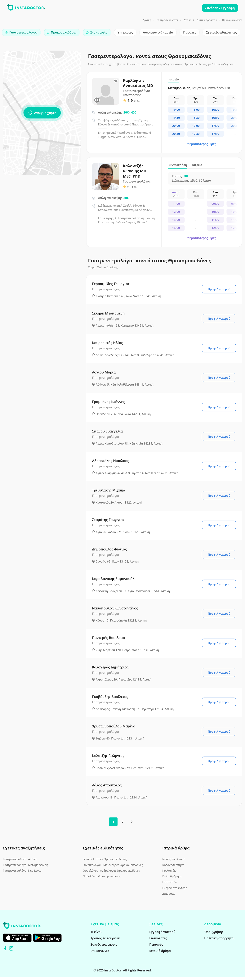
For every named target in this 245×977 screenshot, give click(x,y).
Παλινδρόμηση (172, 876)
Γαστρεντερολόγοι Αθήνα (20, 859)
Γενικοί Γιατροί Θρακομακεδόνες (105, 859)
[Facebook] (5, 948)
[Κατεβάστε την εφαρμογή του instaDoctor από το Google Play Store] (47, 938)
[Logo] (26, 8)
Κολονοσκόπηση (173, 865)
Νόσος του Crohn (173, 859)
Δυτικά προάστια (207, 20)
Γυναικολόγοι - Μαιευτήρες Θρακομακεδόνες (113, 865)
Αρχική (147, 20)
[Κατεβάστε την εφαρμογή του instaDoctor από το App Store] (17, 938)
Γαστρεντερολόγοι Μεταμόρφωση (25, 865)
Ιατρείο (173, 79)
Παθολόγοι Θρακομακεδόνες (102, 876)
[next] (131, 821)
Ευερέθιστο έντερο (174, 888)
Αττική (187, 20)
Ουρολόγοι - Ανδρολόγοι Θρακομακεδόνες (111, 870)
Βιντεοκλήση (177, 165)
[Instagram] (11, 948)
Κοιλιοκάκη (169, 870)
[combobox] (21, 32)
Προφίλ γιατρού (219, 289)
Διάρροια (168, 893)
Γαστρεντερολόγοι (167, 20)
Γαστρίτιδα (169, 882)
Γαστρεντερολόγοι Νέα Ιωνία (22, 870)
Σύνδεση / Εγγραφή (220, 8)
